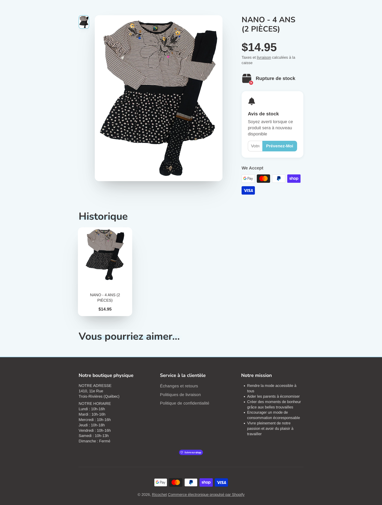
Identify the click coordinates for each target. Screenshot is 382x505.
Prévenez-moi (279, 146)
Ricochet (159, 494)
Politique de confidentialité (184, 403)
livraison (264, 57)
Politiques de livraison (180, 394)
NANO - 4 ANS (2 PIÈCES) (105, 271)
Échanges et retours (179, 386)
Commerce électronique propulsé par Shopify (206, 494)
